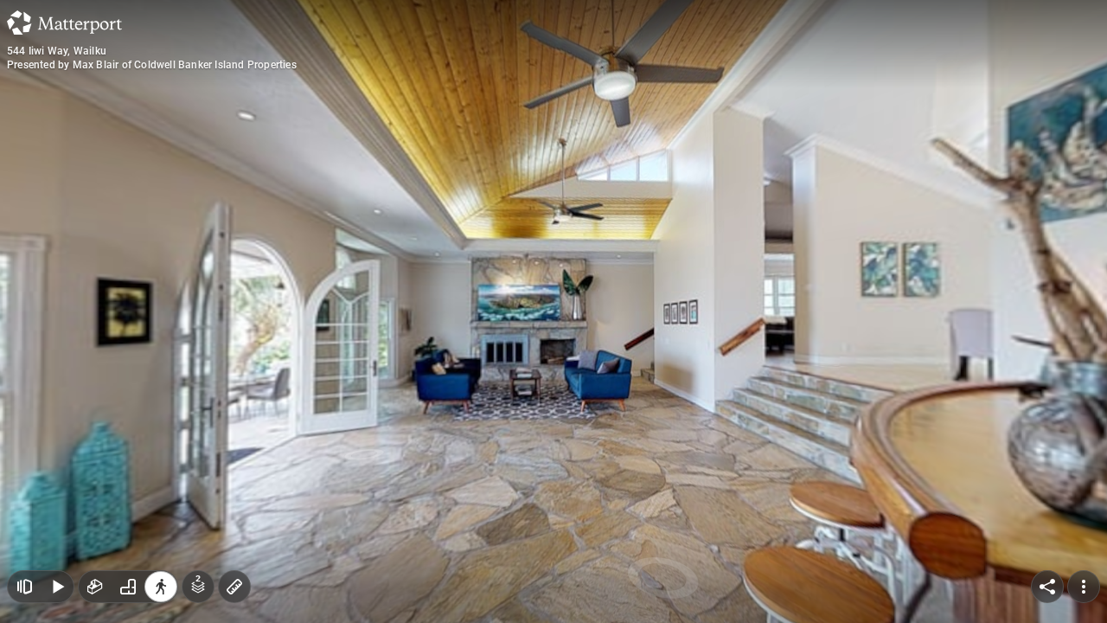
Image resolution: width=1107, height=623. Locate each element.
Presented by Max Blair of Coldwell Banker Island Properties (152, 65)
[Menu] (1083, 586)
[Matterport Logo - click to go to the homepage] (64, 22)
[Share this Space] (1047, 586)
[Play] (57, 586)
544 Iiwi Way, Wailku (56, 51)
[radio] (95, 586)
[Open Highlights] (24, 586)
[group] (128, 586)
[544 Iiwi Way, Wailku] (553, 311)
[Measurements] (234, 586)
